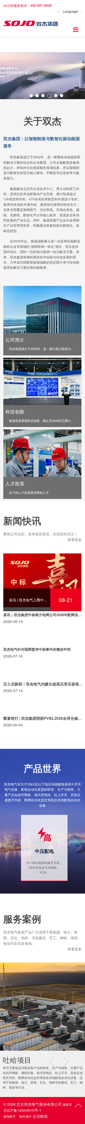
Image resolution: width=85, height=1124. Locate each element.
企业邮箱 (40, 1116)
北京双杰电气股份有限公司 (39, 1104)
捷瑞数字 (9, 1116)
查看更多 (75, 539)
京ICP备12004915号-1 (22, 1110)
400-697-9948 (40, 5)
